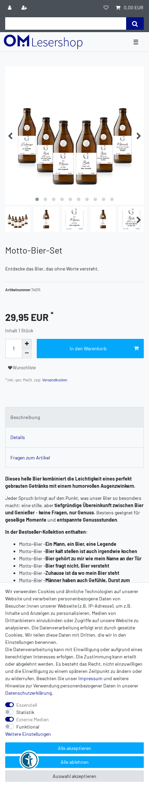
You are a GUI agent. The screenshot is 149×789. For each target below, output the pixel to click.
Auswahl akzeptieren (74, 776)
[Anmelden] (10, 7)
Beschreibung (25, 417)
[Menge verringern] (27, 353)
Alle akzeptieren (74, 748)
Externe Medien (32, 719)
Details (17, 437)
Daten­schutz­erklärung (28, 693)
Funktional (27, 727)
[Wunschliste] (106, 7)
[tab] (74, 417)
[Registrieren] (25, 7)
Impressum (90, 678)
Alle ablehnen (75, 762)
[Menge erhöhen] (27, 344)
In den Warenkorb (88, 348)
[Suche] (135, 23)
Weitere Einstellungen (28, 734)
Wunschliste (24, 367)
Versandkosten (54, 380)
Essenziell (26, 705)
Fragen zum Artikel (30, 457)
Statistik (25, 712)
